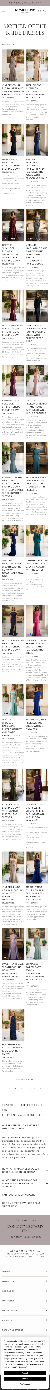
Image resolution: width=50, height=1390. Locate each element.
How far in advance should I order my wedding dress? (20, 1170)
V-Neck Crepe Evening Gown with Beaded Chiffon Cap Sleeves (11, 810)
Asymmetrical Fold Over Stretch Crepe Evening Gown (11, 405)
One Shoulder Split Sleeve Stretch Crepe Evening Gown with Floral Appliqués (35, 812)
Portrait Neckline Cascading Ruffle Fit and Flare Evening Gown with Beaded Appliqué (36, 168)
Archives (7, 1320)
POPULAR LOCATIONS (12, 1330)
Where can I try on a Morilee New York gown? (20, 1127)
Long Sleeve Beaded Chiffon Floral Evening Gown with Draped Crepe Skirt (36, 333)
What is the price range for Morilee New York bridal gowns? (20, 1183)
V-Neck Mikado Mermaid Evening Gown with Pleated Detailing (13, 893)
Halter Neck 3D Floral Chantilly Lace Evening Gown (13, 1049)
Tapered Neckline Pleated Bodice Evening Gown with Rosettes (37, 565)
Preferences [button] (21, 1367)
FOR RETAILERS (9, 1310)
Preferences (25, 1384)
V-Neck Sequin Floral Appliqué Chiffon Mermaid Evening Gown (13, 90)
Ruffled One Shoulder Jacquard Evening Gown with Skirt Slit (35, 91)
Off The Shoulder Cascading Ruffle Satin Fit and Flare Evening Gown (12, 727)
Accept (25, 1373)
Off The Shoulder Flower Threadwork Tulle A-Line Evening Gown (11, 253)
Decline (25, 1379)
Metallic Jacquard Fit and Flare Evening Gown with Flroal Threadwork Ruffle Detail (36, 254)
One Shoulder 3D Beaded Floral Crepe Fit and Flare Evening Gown (36, 646)
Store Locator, (18, 1147)
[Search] (39, 11)
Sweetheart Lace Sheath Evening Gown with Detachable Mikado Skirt (13, 970)
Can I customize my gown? (18, 1194)
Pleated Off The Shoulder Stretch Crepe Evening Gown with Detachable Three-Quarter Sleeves (12, 486)
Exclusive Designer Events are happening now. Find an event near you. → (25, 3)
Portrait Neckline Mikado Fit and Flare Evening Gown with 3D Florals (36, 406)
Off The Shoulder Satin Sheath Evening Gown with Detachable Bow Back (12, 568)
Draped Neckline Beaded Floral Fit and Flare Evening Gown (12, 330)
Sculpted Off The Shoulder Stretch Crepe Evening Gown (13, 645)
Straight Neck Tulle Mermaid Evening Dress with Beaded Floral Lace (35, 893)
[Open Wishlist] (44, 12)
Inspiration (8, 1291)
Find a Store (9, 1281)
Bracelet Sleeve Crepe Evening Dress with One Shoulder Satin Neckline (36, 483)
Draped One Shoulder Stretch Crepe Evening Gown (11, 164)
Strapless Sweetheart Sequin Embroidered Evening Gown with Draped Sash (35, 973)
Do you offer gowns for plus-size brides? (21, 1204)
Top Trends (8, 1301)
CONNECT (7, 1271)
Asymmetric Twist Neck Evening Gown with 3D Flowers (37, 724)
